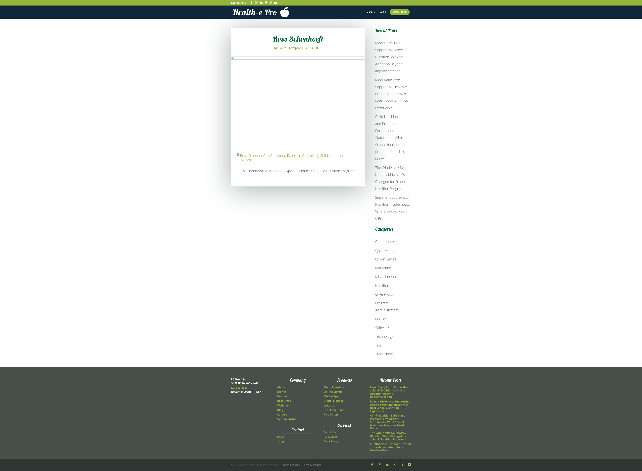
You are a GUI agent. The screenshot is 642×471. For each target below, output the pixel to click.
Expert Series (385, 259)
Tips (378, 345)
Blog (280, 410)
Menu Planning (334, 387)
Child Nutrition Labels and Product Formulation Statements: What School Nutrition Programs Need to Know (392, 137)
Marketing (383, 268)
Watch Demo (400, 12)
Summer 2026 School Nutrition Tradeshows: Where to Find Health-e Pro (390, 447)
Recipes (381, 318)
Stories (281, 392)
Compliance (384, 241)
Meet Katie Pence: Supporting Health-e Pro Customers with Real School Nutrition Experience (391, 94)
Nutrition (382, 285)
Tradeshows (384, 354)
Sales (280, 437)
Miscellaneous (386, 276)
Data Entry (331, 441)
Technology (384, 336)
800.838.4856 (239, 3)
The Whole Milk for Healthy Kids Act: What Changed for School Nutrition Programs (388, 436)
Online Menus (333, 392)
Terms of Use (291, 465)
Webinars (283, 405)
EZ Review (330, 437)
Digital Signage (334, 401)
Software (382, 327)
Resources (284, 401)
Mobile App (331, 396)
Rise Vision (331, 414)
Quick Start (331, 432)
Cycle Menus (385, 250)
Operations (384, 294)
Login (383, 12)
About (281, 387)
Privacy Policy (312, 465)
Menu (369, 12)
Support (282, 441)
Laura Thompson (289, 48)
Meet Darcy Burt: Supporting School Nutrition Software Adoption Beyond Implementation (389, 57)
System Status (286, 419)
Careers (282, 414)
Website (329, 405)
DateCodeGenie (334, 410)
